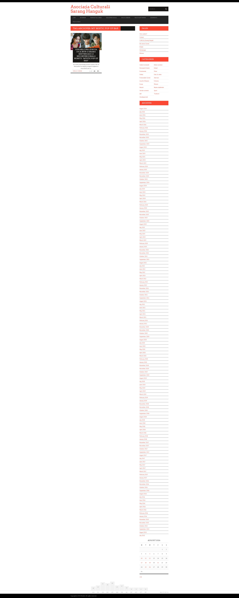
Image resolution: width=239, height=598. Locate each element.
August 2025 (143, 147)
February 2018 (144, 436)
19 (150, 563)
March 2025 (143, 163)
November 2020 (144, 330)
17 (141, 563)
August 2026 (143, 108)
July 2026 (142, 112)
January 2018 (143, 439)
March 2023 (143, 240)
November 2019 (144, 368)
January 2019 (143, 401)
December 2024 (144, 173)
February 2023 (144, 243)
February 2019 (144, 397)
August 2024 (143, 185)
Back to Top (163, 592)
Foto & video (158, 74)
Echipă (141, 47)
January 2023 (143, 246)
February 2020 (144, 359)
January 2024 (143, 208)
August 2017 (143, 455)
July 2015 (142, 535)
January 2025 (143, 169)
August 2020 (143, 340)
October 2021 (144, 295)
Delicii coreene (125, 17)
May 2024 (142, 195)
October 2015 (144, 526)
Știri (74, 17)
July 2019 (142, 381)
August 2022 (143, 263)
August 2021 (143, 301)
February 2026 (144, 128)
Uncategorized (144, 97)
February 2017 (144, 474)
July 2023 (142, 227)
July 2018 (142, 420)
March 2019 (143, 394)
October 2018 (144, 410)
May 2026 (142, 118)
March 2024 (143, 202)
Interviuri (83, 17)
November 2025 (144, 137)
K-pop (141, 84)
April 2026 (143, 121)
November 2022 (144, 253)
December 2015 (144, 519)
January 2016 (143, 516)
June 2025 (142, 153)
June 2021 (142, 307)
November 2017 (144, 445)
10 (141, 558)
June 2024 (142, 192)
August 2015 (143, 532)
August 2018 (143, 417)
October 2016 (144, 487)
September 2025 (144, 144)
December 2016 (144, 481)
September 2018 (144, 413)
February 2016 (144, 513)
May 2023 (142, 234)
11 (145, 558)
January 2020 (143, 362)
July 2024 (142, 189)
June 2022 (142, 269)
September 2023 (144, 221)
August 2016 (143, 494)
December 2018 (144, 404)
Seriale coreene (77, 71)
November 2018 (144, 407)
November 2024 (144, 176)
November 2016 (144, 484)
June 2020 (142, 346)
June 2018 (142, 423)
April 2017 (143, 468)
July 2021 (142, 304)
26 (150, 567)
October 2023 (144, 218)
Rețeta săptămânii (140, 17)
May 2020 (142, 349)
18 (145, 563)
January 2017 (143, 478)
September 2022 (144, 259)
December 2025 (144, 134)
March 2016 (143, 510)
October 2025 (144, 141)
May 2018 (142, 426)
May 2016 (142, 503)
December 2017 (144, 442)
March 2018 (143, 433)
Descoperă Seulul (111, 17)
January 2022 (143, 285)
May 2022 (142, 272)
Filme (155, 71)
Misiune (142, 53)
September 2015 (144, 529)
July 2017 (142, 458)
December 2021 (144, 288)
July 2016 (142, 497)
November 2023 (144, 214)
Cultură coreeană (144, 65)
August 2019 (143, 378)
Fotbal (141, 74)
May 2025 (142, 157)
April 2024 (143, 198)
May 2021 (142, 311)
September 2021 (144, 298)
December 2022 (144, 250)
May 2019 (142, 388)
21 (158, 563)
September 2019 (144, 375)
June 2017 (142, 462)
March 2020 (143, 356)
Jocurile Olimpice (144, 81)
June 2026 (142, 115)
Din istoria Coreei (144, 43)
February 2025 (144, 166)
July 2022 (142, 266)
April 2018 (143, 429)
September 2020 (144, 336)
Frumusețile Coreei (145, 78)
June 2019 (142, 384)
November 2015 (144, 523)
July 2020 (142, 343)
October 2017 (144, 449)
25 (145, 567)
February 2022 (144, 282)
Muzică (141, 87)
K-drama (156, 81)
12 (150, 558)
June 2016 (142, 500)
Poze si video (76, 22)
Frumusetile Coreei (96, 17)
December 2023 (144, 211)
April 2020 (143, 352)
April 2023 (143, 237)
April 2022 (143, 275)
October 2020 (144, 333)
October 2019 (144, 372)
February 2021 (144, 320)
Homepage (143, 50)
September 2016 (144, 490)
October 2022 (144, 256)
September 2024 (144, 182)
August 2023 (143, 224)
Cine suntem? (143, 34)
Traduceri (156, 94)
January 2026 (143, 131)
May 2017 (142, 465)
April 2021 (143, 314)
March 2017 (143, 471)
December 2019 (144, 365)
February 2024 (144, 205)
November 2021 (144, 291)
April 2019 (143, 391)
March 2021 (143, 317)
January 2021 (143, 323)
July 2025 (142, 150)
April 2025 (143, 160)
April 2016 (143, 506)
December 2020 (144, 327)
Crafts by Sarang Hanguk (146, 40)
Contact (142, 37)
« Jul (141, 577)
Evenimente (153, 17)
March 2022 (143, 279)
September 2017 (144, 452)
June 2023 (142, 230)
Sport (155, 90)
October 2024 (144, 179)
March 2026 (143, 124)
